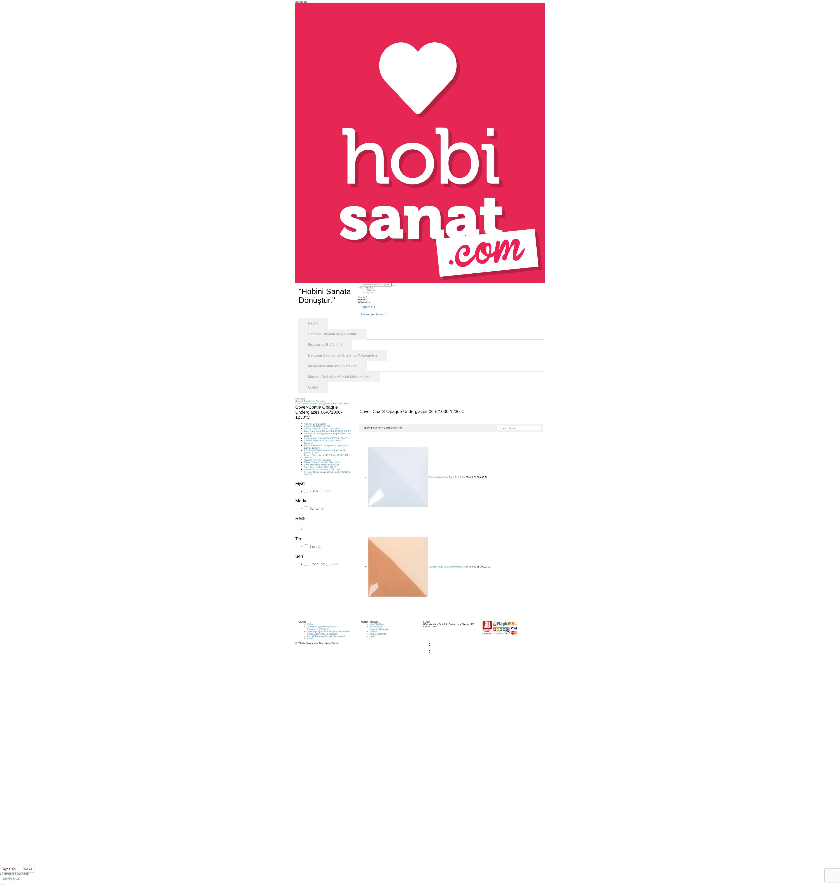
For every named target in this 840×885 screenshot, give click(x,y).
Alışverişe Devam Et (374, 314)
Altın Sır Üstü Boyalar (315, 424)
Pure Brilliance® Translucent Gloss (321, 464)
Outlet (310, 638)
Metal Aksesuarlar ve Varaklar (322, 634)
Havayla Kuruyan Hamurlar (317, 460)
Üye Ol (369, 292)
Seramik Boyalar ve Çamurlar (321, 626)
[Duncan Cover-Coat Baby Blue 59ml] (398, 477)
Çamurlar (308, 443)
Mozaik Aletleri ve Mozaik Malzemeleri (326, 636)
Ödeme (373, 631)
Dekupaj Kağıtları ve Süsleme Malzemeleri (328, 631)
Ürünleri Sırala (507, 428)
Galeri (310, 624)
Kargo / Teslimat (378, 634)
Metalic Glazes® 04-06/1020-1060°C (322, 462)
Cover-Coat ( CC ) (324, 564)
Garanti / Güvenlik (379, 629)
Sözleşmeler (376, 626)
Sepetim (362, 297)
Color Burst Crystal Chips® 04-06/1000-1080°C (327, 431)
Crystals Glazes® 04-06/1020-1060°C (323, 440)
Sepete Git (367, 307)
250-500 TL (320, 491)
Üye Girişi (9, 869)
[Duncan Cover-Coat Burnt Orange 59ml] (398, 567)
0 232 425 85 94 (366, 287)
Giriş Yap (370, 290)
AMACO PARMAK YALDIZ (317, 426)
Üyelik (373, 636)
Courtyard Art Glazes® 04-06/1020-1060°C (325, 438)
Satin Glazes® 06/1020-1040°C (320, 467)
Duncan (317, 508)
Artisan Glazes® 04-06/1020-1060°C (322, 428)
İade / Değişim (377, 624)
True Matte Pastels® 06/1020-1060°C (323, 469)
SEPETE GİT (12, 878)
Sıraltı (316, 546)
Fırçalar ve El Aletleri (317, 629)
